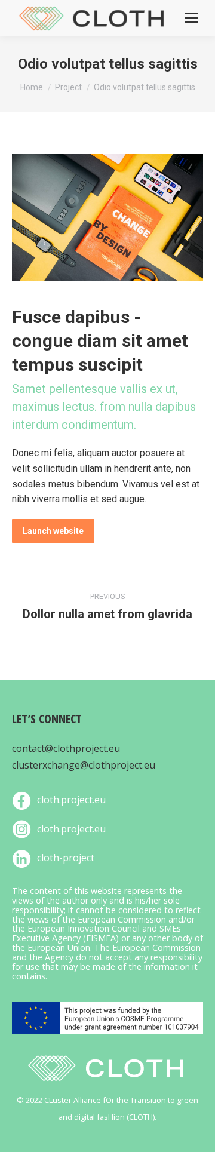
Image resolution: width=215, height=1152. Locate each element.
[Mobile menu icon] (191, 18)
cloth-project (65, 857)
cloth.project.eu (71, 799)
